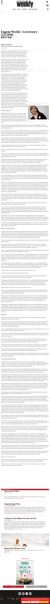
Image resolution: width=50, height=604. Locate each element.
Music (5, 552)
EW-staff (7, 36)
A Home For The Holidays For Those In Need (20, 518)
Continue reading (20, 498)
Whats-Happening (11, 505)
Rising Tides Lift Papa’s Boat (14, 548)
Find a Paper (13, 586)
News (9, 520)
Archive (2, 36)
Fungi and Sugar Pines (12, 504)
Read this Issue (36, 586)
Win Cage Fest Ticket (11, 491)
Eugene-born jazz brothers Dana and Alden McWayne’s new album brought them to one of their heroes (24, 551)
